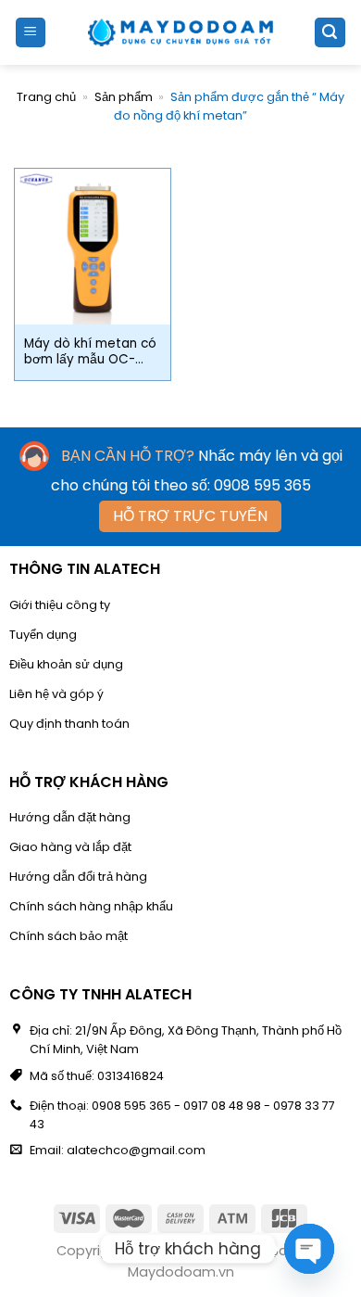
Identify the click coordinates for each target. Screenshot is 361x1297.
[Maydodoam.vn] (180, 32)
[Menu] (31, 33)
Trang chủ (46, 97)
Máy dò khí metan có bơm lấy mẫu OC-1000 (90, 352)
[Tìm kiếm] (330, 33)
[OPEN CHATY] (309, 1249)
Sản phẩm (123, 97)
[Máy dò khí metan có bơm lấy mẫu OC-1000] (92, 246)
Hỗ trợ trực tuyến (190, 516)
